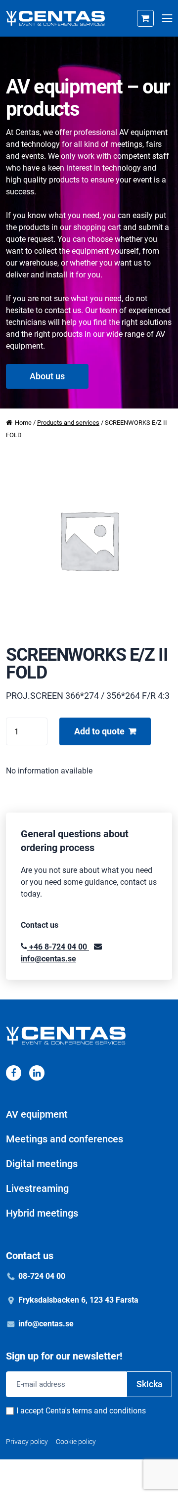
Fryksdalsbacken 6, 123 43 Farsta (78, 1300)
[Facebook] (13, 1073)
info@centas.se (46, 1323)
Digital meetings (42, 1164)
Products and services (68, 422)
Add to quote (99, 731)
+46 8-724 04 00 (58, 947)
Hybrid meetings (42, 1213)
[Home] (55, 18)
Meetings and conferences (64, 1139)
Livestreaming (37, 1188)
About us (47, 376)
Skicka (149, 1384)
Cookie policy (76, 1442)
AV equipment (37, 1114)
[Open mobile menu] (167, 18)
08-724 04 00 (41, 1276)
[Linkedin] (36, 1073)
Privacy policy (27, 1442)
